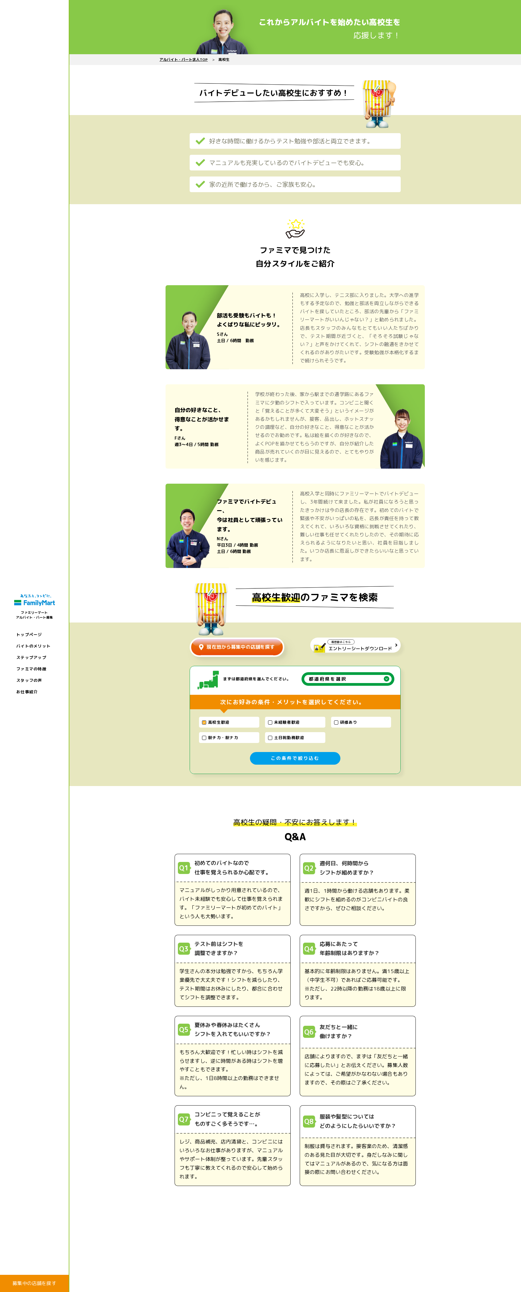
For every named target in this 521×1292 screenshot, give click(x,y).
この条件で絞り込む (295, 758)
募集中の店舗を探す (34, 1283)
